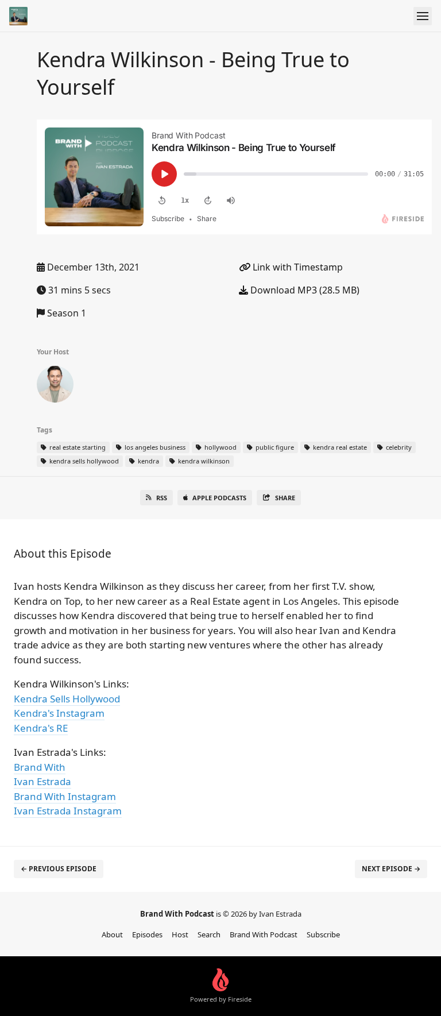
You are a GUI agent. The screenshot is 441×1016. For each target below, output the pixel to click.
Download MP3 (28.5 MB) (303, 290)
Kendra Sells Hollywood (67, 698)
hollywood (220, 447)
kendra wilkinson (203, 461)
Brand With (39, 767)
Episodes (147, 934)
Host (180, 934)
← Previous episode (58, 869)
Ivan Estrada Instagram (68, 810)
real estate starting (77, 447)
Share (285, 497)
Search (209, 934)
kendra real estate (339, 447)
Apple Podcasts (219, 497)
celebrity (398, 447)
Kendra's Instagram (59, 713)
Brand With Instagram (65, 796)
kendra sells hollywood (83, 461)
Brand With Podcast (263, 934)
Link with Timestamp (296, 267)
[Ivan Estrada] (55, 386)
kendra (147, 461)
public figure (274, 447)
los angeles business (154, 447)
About (112, 934)
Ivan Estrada (42, 781)
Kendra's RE (41, 728)
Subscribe (323, 934)
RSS (161, 497)
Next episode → (391, 869)
